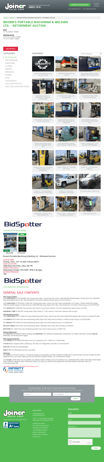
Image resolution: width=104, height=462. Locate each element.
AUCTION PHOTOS (13, 84)
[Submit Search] (100, 53)
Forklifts (8, 66)
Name (70, 413)
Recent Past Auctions (40, 434)
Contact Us (36, 437)
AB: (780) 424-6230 (89, 9)
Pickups (8, 75)
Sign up (75, 398)
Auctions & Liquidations (41, 426)
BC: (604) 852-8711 (75, 9)
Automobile (10, 63)
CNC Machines (11, 60)
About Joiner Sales (39, 432)
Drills (7, 78)
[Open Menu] (96, 4)
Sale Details (10, 49)
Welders (8, 69)
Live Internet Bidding (40, 430)
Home (5, 17)
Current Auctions (39, 423)
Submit (96, 448)
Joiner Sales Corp (15, 6)
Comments (72, 426)
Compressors (11, 81)
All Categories (11, 57)
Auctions (12, 17)
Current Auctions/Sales (79, 5)
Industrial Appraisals (40, 428)
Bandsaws (9, 72)
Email (70, 420)
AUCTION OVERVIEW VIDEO (17, 87)
